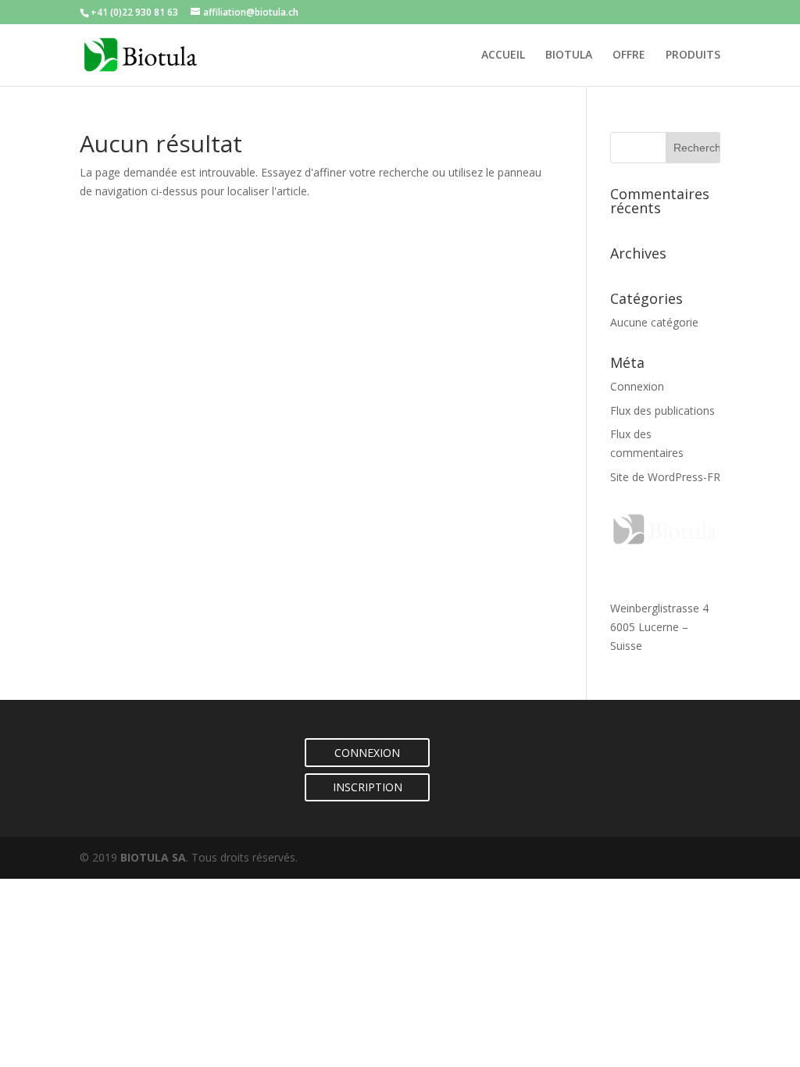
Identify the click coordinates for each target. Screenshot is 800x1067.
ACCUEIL (503, 55)
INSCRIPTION (367, 787)
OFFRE (628, 55)
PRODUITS (693, 55)
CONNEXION (367, 752)
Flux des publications (662, 410)
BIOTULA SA (153, 857)
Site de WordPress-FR (665, 476)
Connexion (637, 386)
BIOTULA (568, 55)
